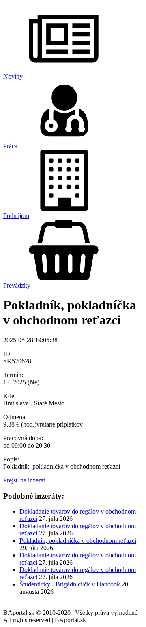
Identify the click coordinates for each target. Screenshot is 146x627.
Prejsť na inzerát (24, 480)
